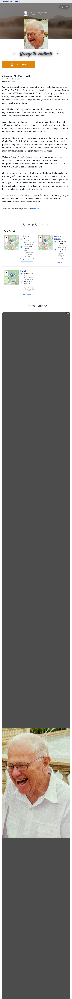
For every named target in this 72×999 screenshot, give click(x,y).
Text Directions (27, 260)
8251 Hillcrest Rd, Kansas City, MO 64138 (29, 289)
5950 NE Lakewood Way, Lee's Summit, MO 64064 (29, 253)
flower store (36, 208)
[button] (11, 240)
